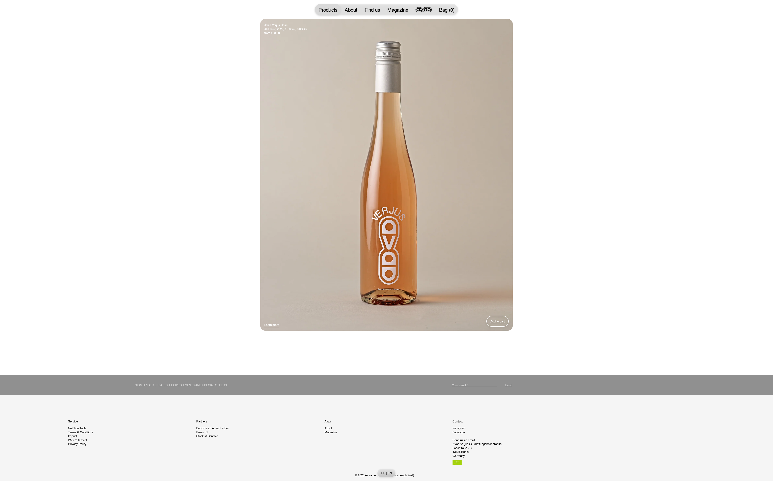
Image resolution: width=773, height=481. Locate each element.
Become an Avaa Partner (212, 428)
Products (327, 9)
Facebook (459, 432)
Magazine (397, 9)
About (351, 9)
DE (383, 473)
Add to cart (497, 321)
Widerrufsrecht (77, 440)
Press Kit (202, 432)
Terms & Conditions (80, 432)
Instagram (459, 428)
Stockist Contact (207, 436)
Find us (372, 9)
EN (390, 473)
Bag (447, 9)
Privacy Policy (77, 444)
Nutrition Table (77, 428)
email (471, 440)
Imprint (72, 436)
